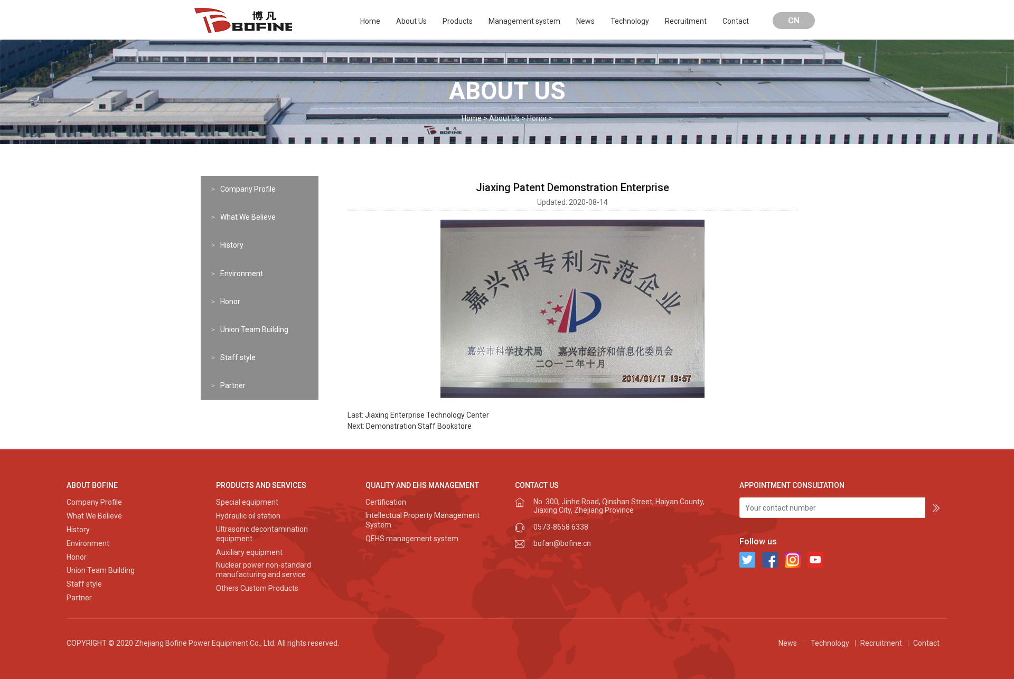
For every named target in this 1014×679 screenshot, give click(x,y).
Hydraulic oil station (248, 516)
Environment (241, 273)
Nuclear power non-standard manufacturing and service (263, 570)
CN (794, 20)
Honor (537, 118)
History (231, 245)
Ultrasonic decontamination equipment (262, 534)
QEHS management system (411, 538)
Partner (233, 385)
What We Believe (248, 217)
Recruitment (686, 21)
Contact (735, 21)
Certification (385, 502)
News (585, 21)
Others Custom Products (257, 588)
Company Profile (248, 189)
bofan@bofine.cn (562, 543)
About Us (411, 21)
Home (370, 21)
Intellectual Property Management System (422, 520)
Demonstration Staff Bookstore (419, 426)
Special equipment (247, 502)
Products (458, 21)
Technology (630, 21)
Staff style (238, 357)
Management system (524, 21)
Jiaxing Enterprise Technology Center (427, 415)
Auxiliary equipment (249, 552)
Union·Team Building (254, 329)
